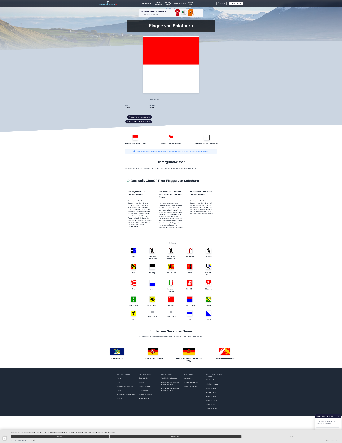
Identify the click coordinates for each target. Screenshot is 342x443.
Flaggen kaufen (236, 3)
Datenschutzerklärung (335, 440)
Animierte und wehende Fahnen (171, 143)
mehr (291, 437)
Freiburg (152, 273)
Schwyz (171, 305)
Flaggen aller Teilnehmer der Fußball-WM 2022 (170, 383)
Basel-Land (190, 256)
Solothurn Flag (210, 380)
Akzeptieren (175, 437)
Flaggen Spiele (190, 3)
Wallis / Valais (171, 316)
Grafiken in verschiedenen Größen (135, 143)
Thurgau (208, 305)
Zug (190, 319)
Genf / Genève (171, 273)
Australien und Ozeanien (125, 386)
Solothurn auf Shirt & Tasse (139, 122)
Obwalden (208, 289)
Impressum (187, 378)
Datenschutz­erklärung (191, 382)
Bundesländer (143, 378)
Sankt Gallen (133, 305)
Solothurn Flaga (211, 396)
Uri (133, 319)
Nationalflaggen (147, 3)
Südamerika (120, 398)
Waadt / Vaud (152, 316)
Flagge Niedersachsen (153, 358)
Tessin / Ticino (190, 305)
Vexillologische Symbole (169, 378)
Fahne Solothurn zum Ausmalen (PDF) (206, 143)
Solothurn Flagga (211, 408)
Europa (119, 390)
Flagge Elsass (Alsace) (225, 358)
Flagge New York (117, 358)
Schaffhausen (152, 305)
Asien (118, 382)
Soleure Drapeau (211, 388)
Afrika (119, 378)
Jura (133, 289)
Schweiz (127, 107)
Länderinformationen (179, 3)
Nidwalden (189, 289)
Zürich (209, 319)
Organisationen (144, 390)
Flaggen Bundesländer (158, 3)
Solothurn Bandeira (212, 400)
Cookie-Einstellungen (190, 386)
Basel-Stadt (208, 256)
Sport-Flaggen (144, 398)
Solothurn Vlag (210, 404)
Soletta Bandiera (211, 392)
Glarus (190, 273)
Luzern (152, 289)
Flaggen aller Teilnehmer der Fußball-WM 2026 (170, 389)
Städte (141, 382)
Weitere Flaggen (167, 3)
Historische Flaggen (145, 394)
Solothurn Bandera (212, 384)
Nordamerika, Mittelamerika (126, 394)
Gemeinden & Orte (145, 386)
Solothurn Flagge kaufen (140, 117)
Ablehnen (60, 437)
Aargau (133, 256)
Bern (133, 273)
